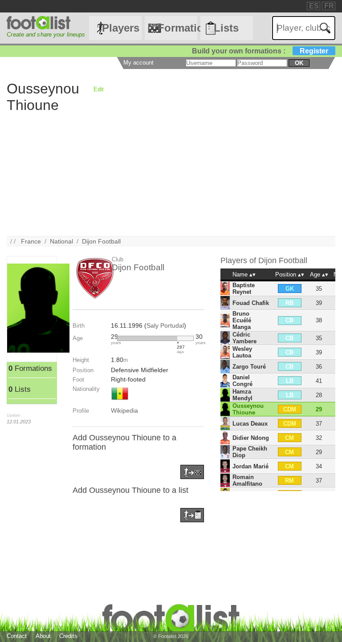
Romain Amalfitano (247, 480)
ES (314, 6)
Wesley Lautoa (242, 352)
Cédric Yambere (244, 338)
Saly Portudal (165, 325)
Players (120, 28)
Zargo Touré (249, 366)
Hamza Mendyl (242, 395)
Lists (226, 28)
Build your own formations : (260, 51)
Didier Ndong (250, 438)
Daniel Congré (242, 380)
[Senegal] (120, 400)
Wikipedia (124, 410)
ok (299, 63)
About (43, 636)
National (61, 241)
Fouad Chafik (250, 303)
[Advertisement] (171, 173)
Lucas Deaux (250, 423)
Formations (177, 28)
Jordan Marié (250, 466)
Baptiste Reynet (243, 288)
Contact (17, 636)
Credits (68, 636)
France (31, 241)
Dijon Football (101, 241)
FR (329, 6)
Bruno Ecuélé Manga (241, 320)
